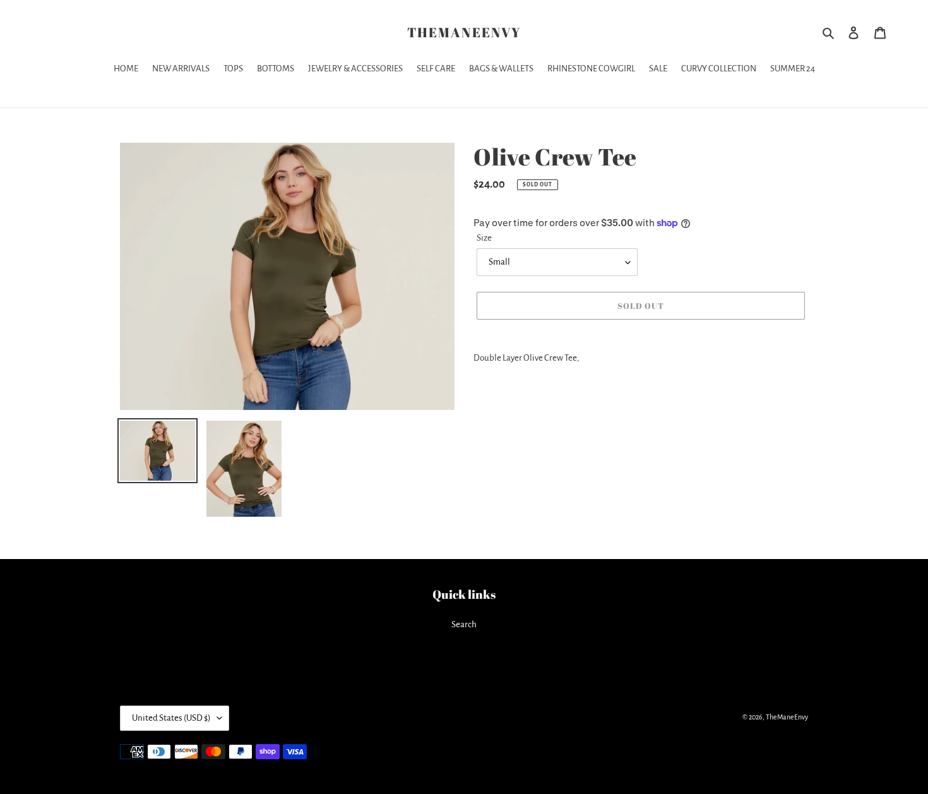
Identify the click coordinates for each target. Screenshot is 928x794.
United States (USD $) (171, 718)
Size (484, 238)
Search (464, 624)
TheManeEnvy (464, 32)
